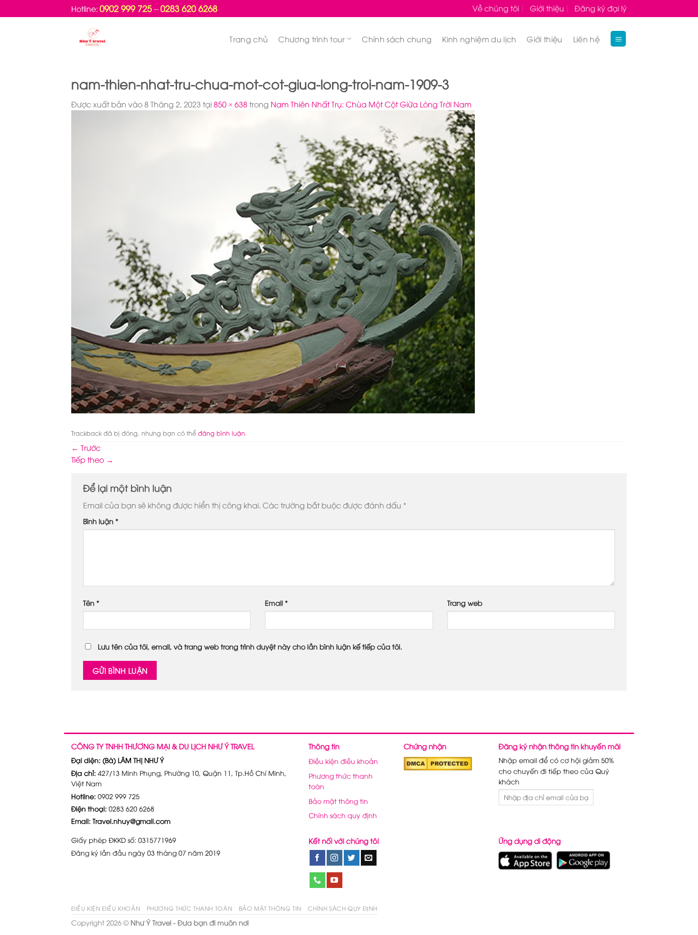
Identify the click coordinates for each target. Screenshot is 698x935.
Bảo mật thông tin (338, 800)
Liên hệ (586, 39)
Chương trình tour (311, 39)
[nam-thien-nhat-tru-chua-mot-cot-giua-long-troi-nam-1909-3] (273, 261)
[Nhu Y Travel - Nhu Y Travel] (114, 39)
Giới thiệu (547, 8)
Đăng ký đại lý (601, 8)
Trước (86, 447)
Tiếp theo (92, 459)
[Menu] (618, 39)
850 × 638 (230, 104)
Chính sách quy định (343, 815)
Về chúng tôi (495, 8)
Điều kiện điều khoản (343, 760)
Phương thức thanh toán (341, 781)
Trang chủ (248, 39)
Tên (91, 602)
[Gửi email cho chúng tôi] (369, 858)
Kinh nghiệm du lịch (479, 39)
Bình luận (100, 520)
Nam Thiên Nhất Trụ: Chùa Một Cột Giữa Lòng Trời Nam (371, 104)
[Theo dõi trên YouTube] (334, 880)
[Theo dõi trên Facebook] (317, 858)
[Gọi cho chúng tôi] (317, 880)
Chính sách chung (397, 39)
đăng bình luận (221, 433)
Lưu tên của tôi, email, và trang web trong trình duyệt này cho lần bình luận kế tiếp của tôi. (250, 646)
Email (276, 602)
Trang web (464, 602)
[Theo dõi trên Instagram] (334, 858)
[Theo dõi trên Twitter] (351, 858)
